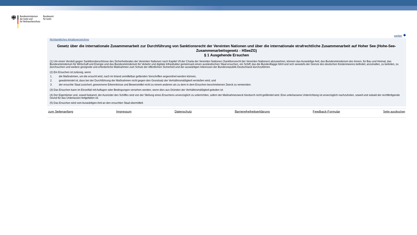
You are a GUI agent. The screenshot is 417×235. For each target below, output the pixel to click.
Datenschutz (183, 111)
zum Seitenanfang (60, 111)
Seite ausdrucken (394, 111)
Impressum (124, 111)
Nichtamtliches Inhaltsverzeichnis (69, 39)
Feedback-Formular (326, 111)
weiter (398, 35)
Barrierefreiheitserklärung (252, 111)
